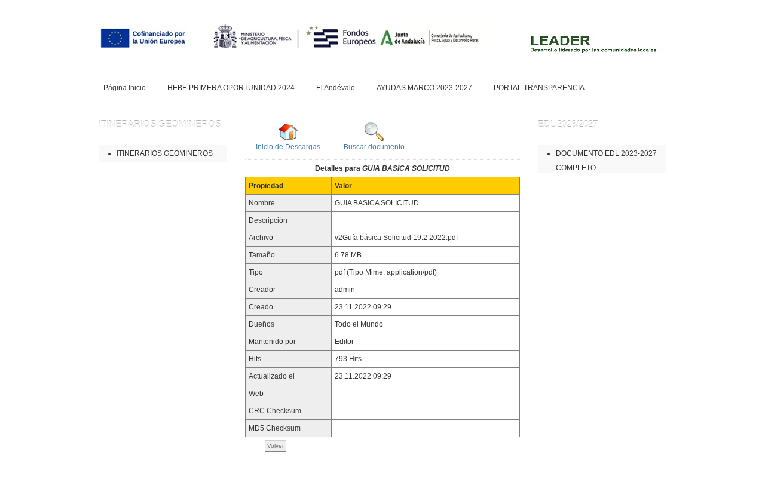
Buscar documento (374, 147)
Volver (275, 445)
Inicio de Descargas (288, 147)
